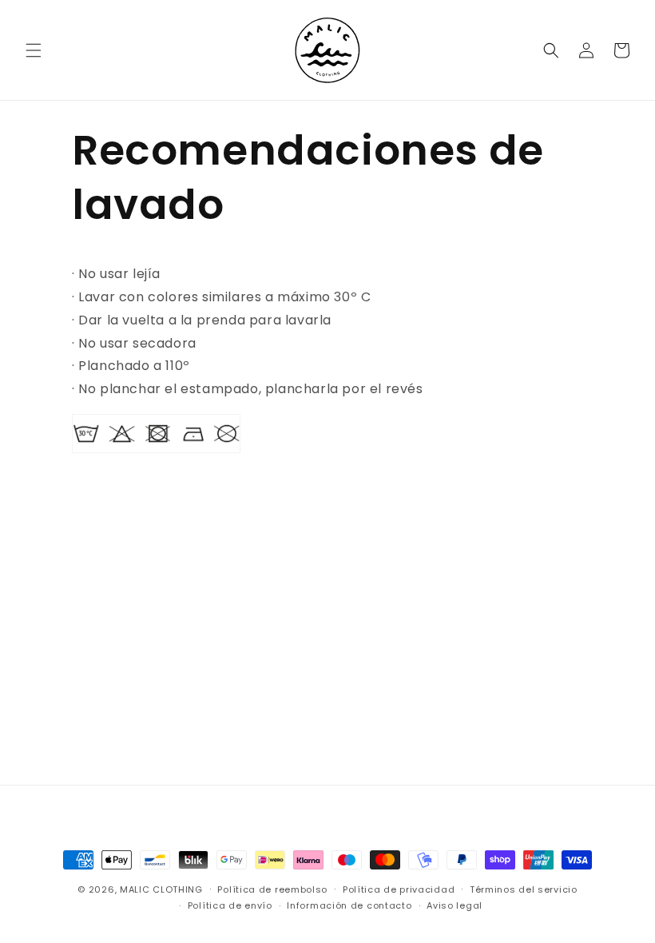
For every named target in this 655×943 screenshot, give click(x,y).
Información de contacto (349, 905)
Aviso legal (454, 905)
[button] (33, 50)
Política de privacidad (399, 889)
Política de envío (230, 905)
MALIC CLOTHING (161, 889)
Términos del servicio (524, 889)
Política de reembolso (272, 889)
